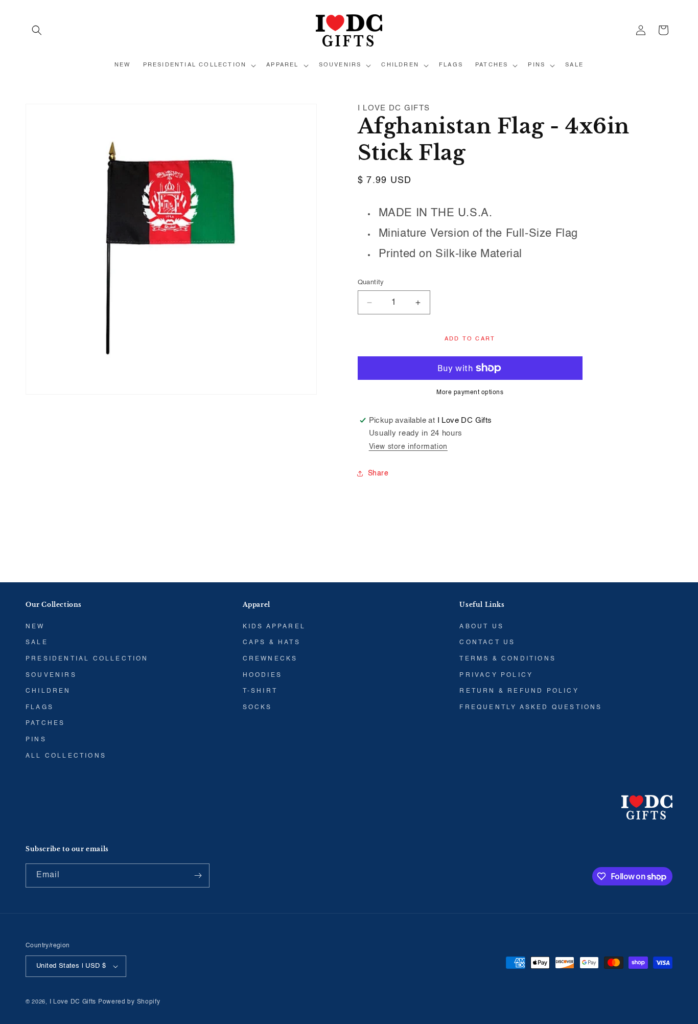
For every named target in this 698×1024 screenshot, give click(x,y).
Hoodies (262, 675)
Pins (36, 740)
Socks (257, 707)
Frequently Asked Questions (530, 707)
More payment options (469, 393)
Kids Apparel (274, 627)
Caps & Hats (271, 643)
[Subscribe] (198, 875)
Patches (45, 723)
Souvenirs (51, 675)
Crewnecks (270, 659)
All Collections (66, 756)
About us (481, 627)
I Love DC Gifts (73, 1002)
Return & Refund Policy (518, 691)
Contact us (487, 643)
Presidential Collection (87, 659)
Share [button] (378, 473)
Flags (40, 707)
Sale (37, 643)
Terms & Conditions (507, 659)
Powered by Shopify (129, 1002)
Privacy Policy (496, 675)
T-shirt (260, 691)
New (35, 627)
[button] (37, 30)
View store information (408, 446)
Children (48, 691)
